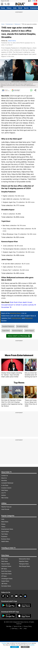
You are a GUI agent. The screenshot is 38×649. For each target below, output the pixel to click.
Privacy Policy (28, 626)
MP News (4, 568)
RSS (25, 628)
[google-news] (25, 596)
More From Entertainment (19, 355)
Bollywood (17, 24)
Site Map (8, 626)
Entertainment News (7, 529)
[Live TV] (35, 4)
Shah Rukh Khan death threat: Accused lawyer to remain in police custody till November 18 (18, 304)
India (14, 8)
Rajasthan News (23, 561)
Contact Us (4, 475)
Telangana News (24, 564)
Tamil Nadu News (6, 573)
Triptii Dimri (6, 330)
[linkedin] (21, 596)
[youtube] (16, 596)
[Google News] (5, 90)
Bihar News (4, 559)
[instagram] (12, 596)
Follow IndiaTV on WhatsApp (17, 336)
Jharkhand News (6, 566)
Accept (14, 647)
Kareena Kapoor (17, 330)
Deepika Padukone (8, 326)
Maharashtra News (24, 559)
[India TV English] (20, 4)
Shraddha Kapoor (22, 326)
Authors (3, 495)
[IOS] (29, 0)
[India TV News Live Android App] (8, 605)
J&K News (4, 583)
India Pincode (5, 509)
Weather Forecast (6, 507)
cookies (32, 645)
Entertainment (9, 24)
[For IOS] (24, 616)
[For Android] (8, 616)
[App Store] (24, 605)
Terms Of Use (17, 626)
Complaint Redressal (7, 483)
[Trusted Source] (15, 90)
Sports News (5, 531)
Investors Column (6, 488)
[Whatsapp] (31, 90)
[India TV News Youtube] (36, 0)
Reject (25, 647)
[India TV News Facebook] (33, 0)
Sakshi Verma (12, 40)
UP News (4, 576)
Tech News (4, 534)
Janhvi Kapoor (29, 330)
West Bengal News (24, 566)
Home (3, 8)
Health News (5, 541)
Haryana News (5, 564)
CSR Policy (14, 628)
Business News (5, 539)
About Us (4, 478)
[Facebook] (3, 596)
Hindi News (4, 490)
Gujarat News (5, 581)
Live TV (3, 493)
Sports (26, 8)
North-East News (6, 571)
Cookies (4, 643)
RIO (21, 628)
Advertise (4, 480)
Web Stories (4, 497)
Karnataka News (6, 586)
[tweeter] (7, 596)
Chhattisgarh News (6, 578)
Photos (3, 524)
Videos (9, 8)
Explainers (4, 536)
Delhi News (4, 561)
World (20, 8)
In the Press (4, 485)
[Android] (30, 0)
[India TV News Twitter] (34, 0)
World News (4, 521)
